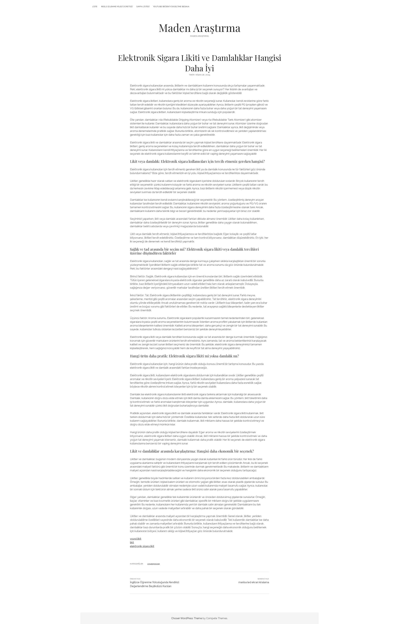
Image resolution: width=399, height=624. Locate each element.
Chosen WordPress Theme (186, 618)
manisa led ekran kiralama (253, 582)
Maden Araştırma (199, 27)
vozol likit (135, 538)
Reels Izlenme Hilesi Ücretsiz (117, 6)
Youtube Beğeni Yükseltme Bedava (171, 6)
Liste (94, 6)
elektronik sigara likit (142, 546)
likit (132, 542)
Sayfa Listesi (142, 6)
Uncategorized (153, 564)
